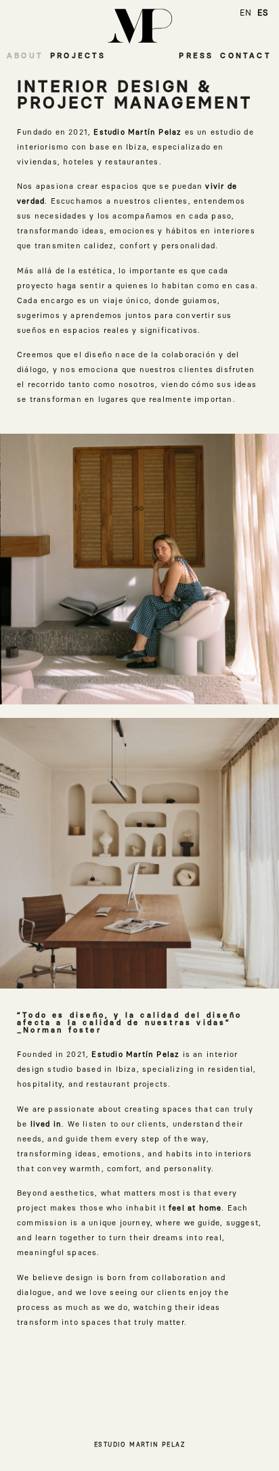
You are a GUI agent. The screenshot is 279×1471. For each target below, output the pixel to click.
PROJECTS (78, 56)
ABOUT (25, 56)
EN (246, 13)
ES (263, 13)
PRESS (196, 56)
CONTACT (245, 56)
